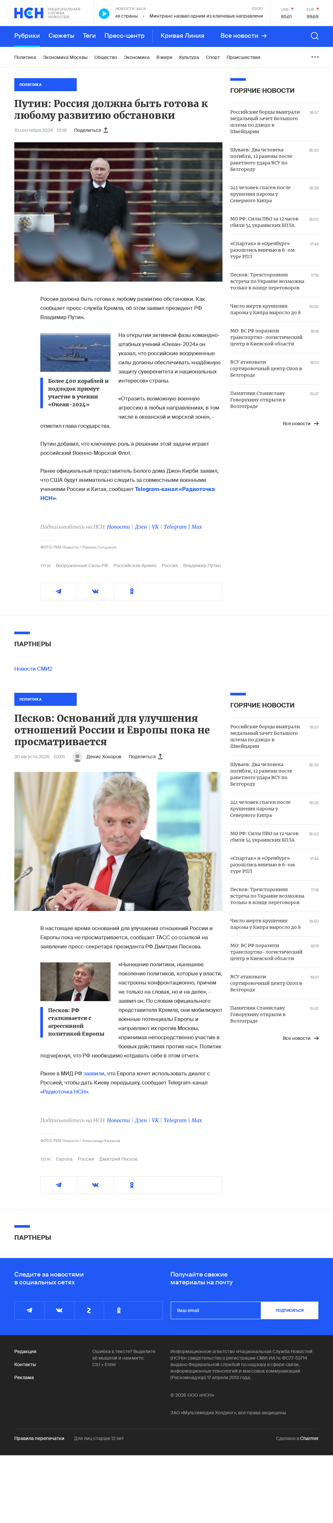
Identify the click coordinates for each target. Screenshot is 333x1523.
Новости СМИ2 (33, 668)
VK (155, 527)
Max (197, 527)
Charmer (309, 1438)
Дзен (141, 527)
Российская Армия (134, 565)
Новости (118, 527)
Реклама (24, 1377)
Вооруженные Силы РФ (82, 565)
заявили (94, 1073)
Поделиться (87, 130)
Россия (170, 565)
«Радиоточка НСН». (64, 1091)
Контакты (25, 1364)
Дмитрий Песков (118, 1159)
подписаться (290, 1310)
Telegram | (178, 527)
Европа (64, 1159)
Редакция (25, 1351)
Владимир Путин (202, 565)
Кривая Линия (183, 36)
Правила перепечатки (39, 1438)
